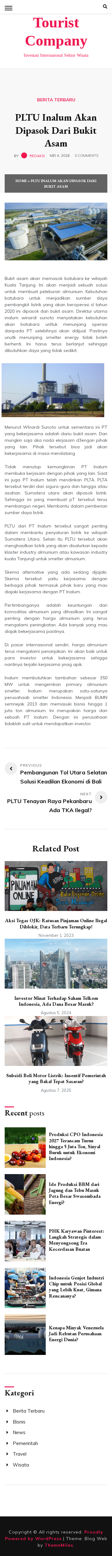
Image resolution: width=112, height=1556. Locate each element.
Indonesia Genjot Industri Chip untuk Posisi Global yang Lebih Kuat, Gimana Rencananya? (76, 1286)
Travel (19, 1454)
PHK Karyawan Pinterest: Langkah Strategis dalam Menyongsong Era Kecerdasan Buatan (76, 1240)
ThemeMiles (58, 1545)
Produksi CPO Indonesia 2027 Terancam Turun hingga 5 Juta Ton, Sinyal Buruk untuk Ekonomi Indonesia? (76, 1146)
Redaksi (37, 155)
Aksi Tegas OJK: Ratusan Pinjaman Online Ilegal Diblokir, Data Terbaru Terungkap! (56, 923)
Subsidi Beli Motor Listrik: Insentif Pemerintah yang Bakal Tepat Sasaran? (56, 1078)
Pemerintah (25, 1443)
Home (21, 180)
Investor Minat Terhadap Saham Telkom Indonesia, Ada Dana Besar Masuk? (56, 1001)
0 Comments (86, 155)
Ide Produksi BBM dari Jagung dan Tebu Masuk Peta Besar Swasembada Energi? (74, 1193)
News (19, 1432)
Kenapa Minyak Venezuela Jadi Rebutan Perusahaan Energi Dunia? (76, 1333)
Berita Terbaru (56, 100)
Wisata (21, 1465)
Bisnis (19, 1422)
